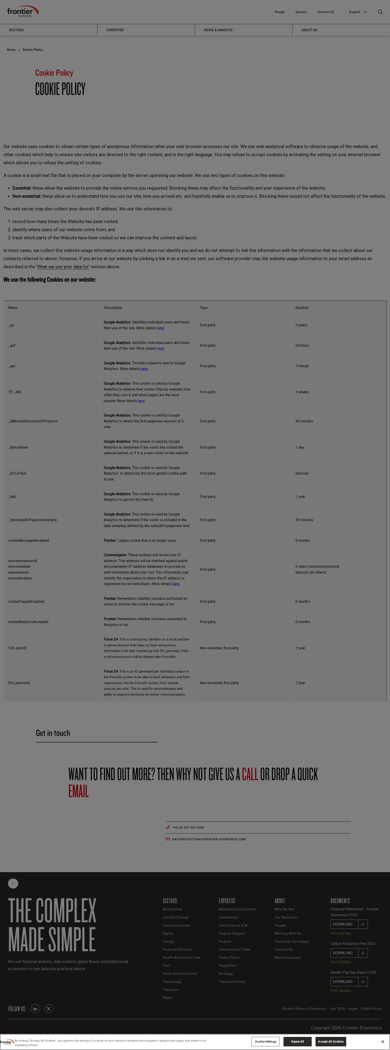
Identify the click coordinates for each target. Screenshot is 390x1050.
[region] (195, 1042)
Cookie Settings (265, 1041)
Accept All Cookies (331, 1041)
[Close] (383, 1042)
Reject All (297, 1041)
